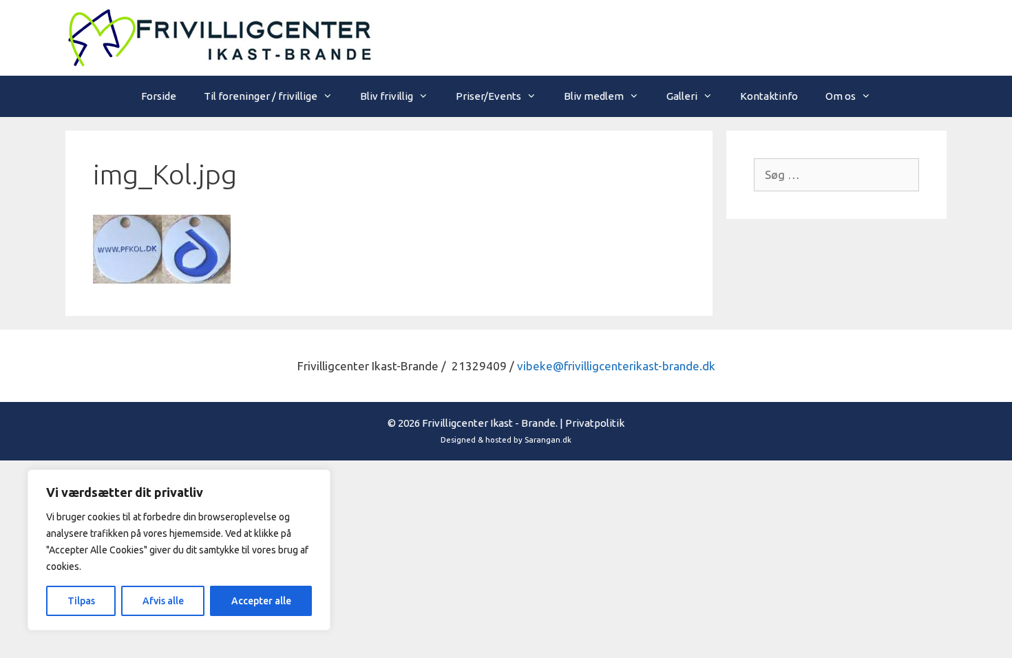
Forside (158, 96)
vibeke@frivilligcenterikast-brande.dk (616, 365)
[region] (179, 549)
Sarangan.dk (548, 440)
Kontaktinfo (769, 96)
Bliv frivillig (386, 96)
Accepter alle (261, 600)
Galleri (681, 96)
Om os (840, 96)
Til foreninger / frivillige (260, 96)
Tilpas (81, 600)
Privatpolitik (594, 423)
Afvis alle (163, 600)
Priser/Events (488, 96)
